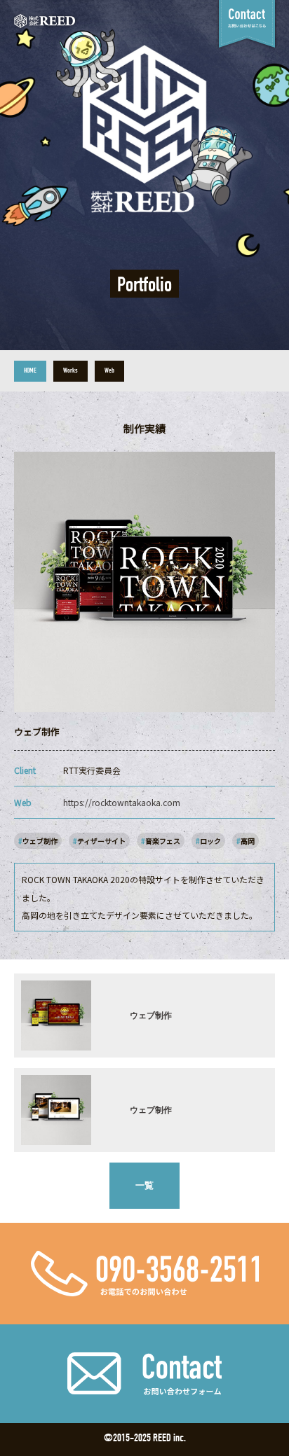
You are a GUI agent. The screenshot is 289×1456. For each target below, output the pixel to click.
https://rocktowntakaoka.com (121, 802)
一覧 (144, 1185)
